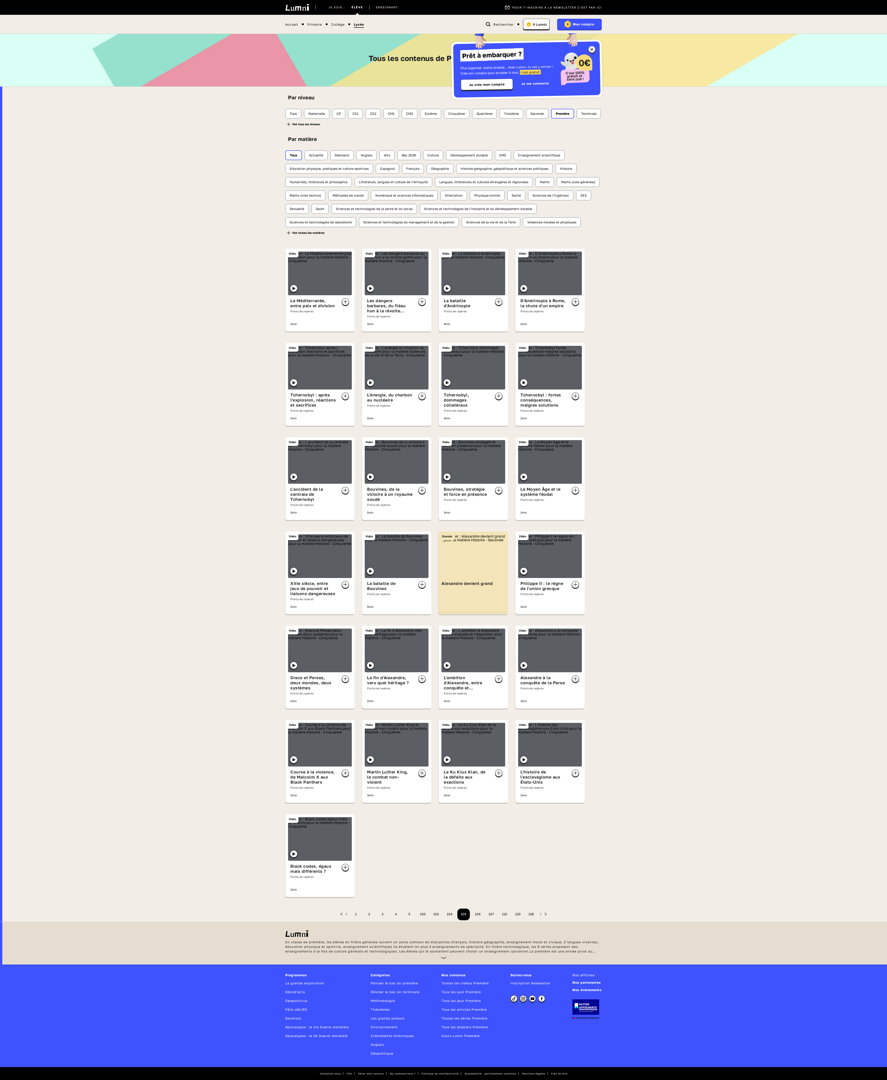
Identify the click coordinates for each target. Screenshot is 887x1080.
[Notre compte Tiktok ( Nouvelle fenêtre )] (513, 998)
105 (463, 914)
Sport (320, 209)
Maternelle (316, 114)
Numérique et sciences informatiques (404, 195)
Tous (293, 114)
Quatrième (484, 114)
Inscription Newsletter (530, 983)
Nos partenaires (586, 982)
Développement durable (469, 155)
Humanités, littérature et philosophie (318, 182)
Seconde (537, 114)
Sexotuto (293, 1018)
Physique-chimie (487, 195)
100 (423, 914)
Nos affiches (583, 975)
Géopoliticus (296, 1001)
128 (531, 914)
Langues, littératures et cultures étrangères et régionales (483, 182)
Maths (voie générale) (578, 182)
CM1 (391, 114)
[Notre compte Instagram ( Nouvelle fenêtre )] (523, 998)
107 (491, 914)
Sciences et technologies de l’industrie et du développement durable (478, 209)
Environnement (384, 1027)
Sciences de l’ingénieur (550, 195)
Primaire (314, 24)
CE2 (373, 114)
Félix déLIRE (296, 1009)
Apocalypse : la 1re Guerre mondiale (317, 1027)
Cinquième (456, 114)
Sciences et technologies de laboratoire (321, 222)
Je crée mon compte (487, 84)
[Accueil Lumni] (297, 7)
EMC (503, 155)
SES (583, 195)
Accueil (291, 24)
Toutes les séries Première (464, 1018)
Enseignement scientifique (539, 155)
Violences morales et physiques (551, 222)
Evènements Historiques (392, 1036)
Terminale (588, 114)
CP (339, 114)
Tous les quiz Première (461, 992)
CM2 (409, 114)
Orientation (454, 195)
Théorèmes (380, 1009)
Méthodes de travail (348, 195)
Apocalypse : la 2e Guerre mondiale (316, 1036)
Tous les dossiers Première (464, 1027)
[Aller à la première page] (341, 914)
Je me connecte (535, 83)
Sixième (431, 114)
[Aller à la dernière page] (545, 914)
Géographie (440, 168)
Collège (338, 24)
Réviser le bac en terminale (395, 992)
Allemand (342, 155)
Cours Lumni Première (460, 1036)
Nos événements (587, 990)
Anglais (366, 155)
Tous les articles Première (464, 1009)
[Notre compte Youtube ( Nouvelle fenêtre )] (532, 998)
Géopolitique (382, 1053)
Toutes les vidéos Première (465, 983)
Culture (433, 155)
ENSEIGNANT (387, 7)
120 (518, 914)
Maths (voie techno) (305, 195)
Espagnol (387, 168)
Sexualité (297, 209)
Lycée (359, 24)
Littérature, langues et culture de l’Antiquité (393, 182)
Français (412, 168)
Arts (387, 155)
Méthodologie (383, 1001)
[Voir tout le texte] (444, 957)
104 (450, 914)
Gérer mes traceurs (371, 1073)
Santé (516, 195)
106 (477, 914)
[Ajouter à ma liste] (345, 302)
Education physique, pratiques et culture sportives (329, 168)
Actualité (316, 155)
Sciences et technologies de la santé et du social (374, 209)
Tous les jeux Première (461, 1001)
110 (504, 914)
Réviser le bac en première (394, 983)
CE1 (355, 114)
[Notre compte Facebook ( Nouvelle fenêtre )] (541, 998)
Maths (545, 182)
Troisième (511, 114)
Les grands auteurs (387, 1018)
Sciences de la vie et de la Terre (491, 222)
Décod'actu (295, 992)
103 (436, 914)
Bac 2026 (409, 155)
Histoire (566, 168)
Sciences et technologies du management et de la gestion (409, 222)
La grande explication (304, 983)
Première (562, 114)
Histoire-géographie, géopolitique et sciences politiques (504, 168)
